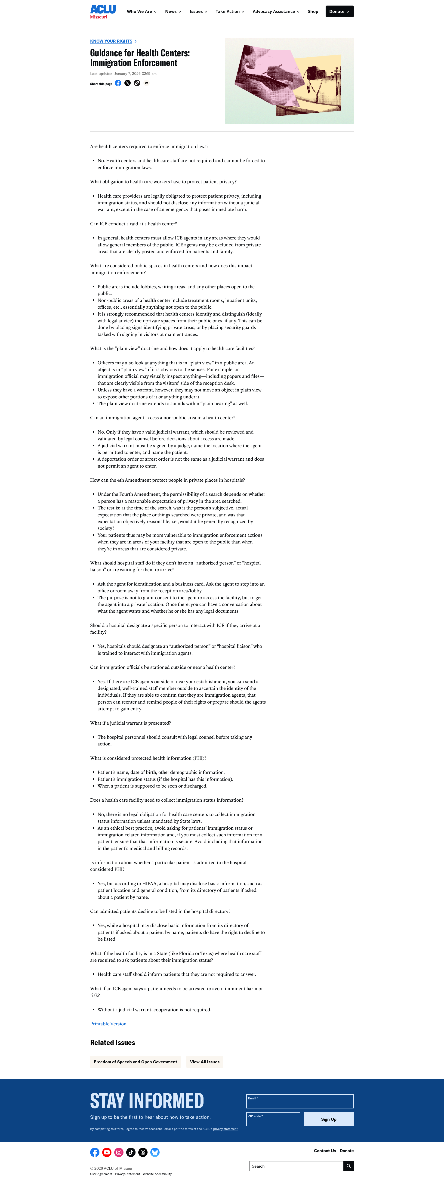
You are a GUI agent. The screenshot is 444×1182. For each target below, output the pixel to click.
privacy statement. (225, 1129)
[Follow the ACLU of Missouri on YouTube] (106, 1153)
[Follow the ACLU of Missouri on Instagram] (118, 1153)
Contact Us (325, 1150)
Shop (313, 11)
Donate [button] (337, 11)
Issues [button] (196, 11)
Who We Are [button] (139, 11)
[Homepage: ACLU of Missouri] (106, 12)
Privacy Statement (127, 1174)
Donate (347, 1150)
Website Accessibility (157, 1174)
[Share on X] (127, 84)
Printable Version (108, 1024)
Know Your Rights (111, 40)
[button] (137, 83)
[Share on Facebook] (118, 84)
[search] (349, 1166)
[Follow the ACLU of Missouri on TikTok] (131, 1153)
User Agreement (101, 1174)
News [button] (171, 11)
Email (253, 1098)
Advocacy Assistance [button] (274, 11)
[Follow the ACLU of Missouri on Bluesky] (155, 1153)
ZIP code (255, 1116)
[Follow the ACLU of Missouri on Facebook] (94, 1153)
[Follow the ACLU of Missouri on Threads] (143, 1153)
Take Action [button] (228, 11)
